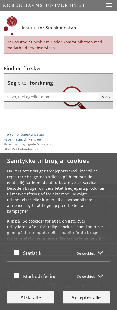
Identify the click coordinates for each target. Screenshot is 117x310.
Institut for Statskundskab (24, 134)
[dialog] (58, 231)
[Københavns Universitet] (10, 25)
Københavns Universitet (22, 139)
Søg (106, 97)
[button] (108, 4)
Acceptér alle (86, 297)
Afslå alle (31, 297)
